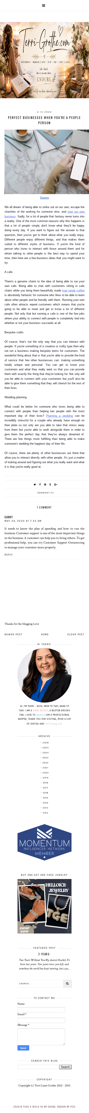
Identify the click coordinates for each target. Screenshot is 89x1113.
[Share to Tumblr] (50, 484)
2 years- (44, 954)
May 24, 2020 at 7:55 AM (23, 521)
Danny (9, 517)
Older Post (75, 634)
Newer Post (13, 634)
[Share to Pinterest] (45, 484)
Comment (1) (45, 492)
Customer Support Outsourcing (63, 542)
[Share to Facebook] (40, 484)
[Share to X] (35, 484)
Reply (9, 554)
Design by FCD (66, 1106)
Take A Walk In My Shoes (39, 1106)
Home (45, 634)
